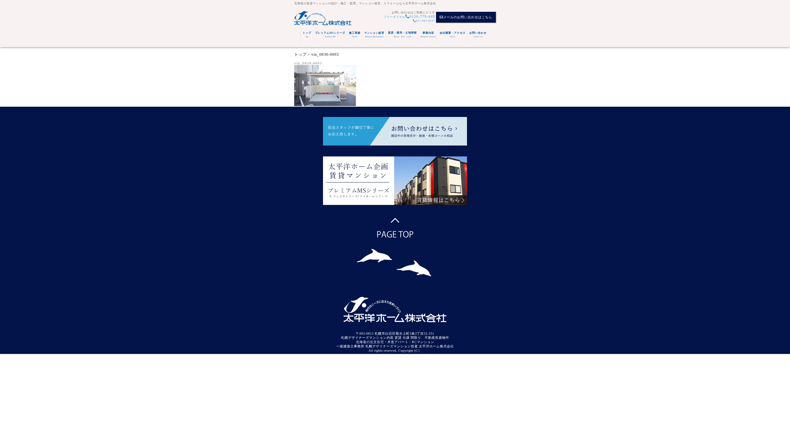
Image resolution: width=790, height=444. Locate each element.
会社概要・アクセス (453, 34)
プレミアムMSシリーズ (330, 34)
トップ (307, 34)
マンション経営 (374, 34)
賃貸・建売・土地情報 (402, 34)
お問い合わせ (478, 34)
